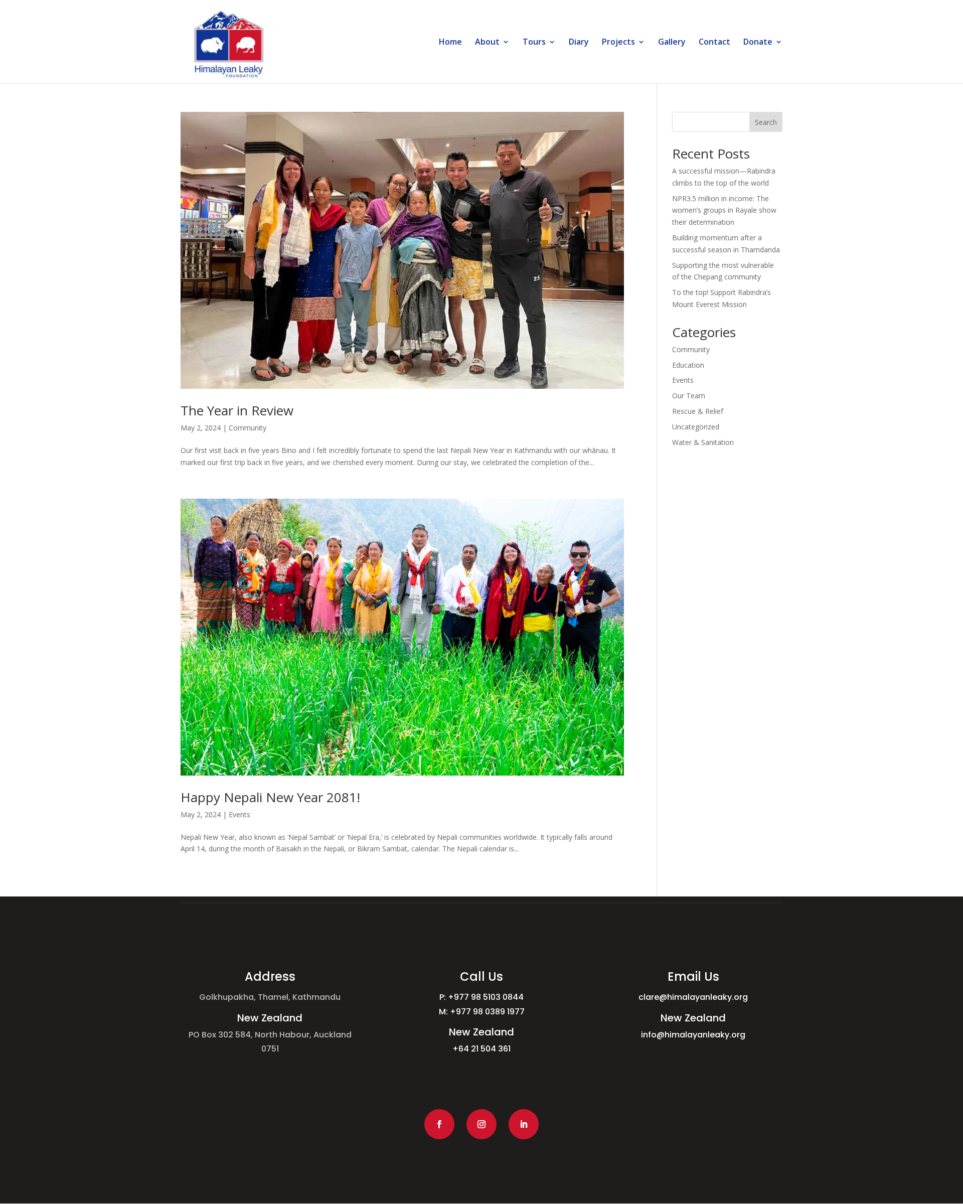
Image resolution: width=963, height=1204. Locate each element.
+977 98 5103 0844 (486, 997)
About (487, 42)
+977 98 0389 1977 (487, 1011)
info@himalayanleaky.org (693, 1034)
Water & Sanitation (703, 442)
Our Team (688, 395)
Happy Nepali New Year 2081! (270, 797)
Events (239, 814)
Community (247, 427)
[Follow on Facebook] (439, 1124)
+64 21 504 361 (481, 1049)
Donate (757, 42)
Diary (579, 42)
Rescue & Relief (697, 411)
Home (450, 42)
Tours (534, 42)
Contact (714, 42)
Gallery (672, 42)
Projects (618, 42)
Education (688, 365)
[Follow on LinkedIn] (524, 1124)
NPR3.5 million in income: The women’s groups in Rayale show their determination (724, 210)
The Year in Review (237, 410)
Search (766, 122)
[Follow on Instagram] (481, 1124)
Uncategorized (695, 426)
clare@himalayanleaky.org (693, 997)
